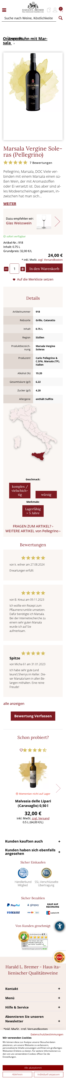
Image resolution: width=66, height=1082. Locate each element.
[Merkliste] (49, 10)
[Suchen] (60, 18)
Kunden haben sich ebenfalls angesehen (30, 852)
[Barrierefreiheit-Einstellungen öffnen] (59, 926)
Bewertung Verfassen (33, 716)
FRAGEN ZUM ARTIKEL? (32, 526)
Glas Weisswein (19, 223)
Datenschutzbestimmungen (47, 1034)
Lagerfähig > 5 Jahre (33, 511)
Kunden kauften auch (24, 841)
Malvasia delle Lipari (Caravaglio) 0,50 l (33, 803)
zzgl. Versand (40, 818)
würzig (46, 495)
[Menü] (5, 10)
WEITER (9, 203)
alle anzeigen (13, 703)
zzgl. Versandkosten (50, 259)
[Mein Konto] (55, 10)
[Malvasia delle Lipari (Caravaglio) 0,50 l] (33, 772)
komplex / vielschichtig (20, 491)
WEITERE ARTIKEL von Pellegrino (31, 531)
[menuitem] (5, 10)
